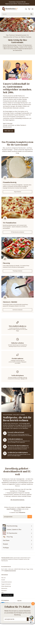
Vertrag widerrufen (7, 595)
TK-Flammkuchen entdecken (17, 232)
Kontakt (3, 579)
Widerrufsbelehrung (6, 586)
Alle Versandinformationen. (17, 499)
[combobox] (17, 14)
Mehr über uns (8, 131)
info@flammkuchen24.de (10, 570)
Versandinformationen (6, 582)
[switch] (31, 623)
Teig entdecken (17, 191)
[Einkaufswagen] (29, 9)
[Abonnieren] (29, 516)
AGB (2, 592)
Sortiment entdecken (17, 309)
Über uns (3, 577)
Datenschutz (4, 588)
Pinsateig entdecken (17, 271)
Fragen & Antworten (6, 584)
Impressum (4, 590)
